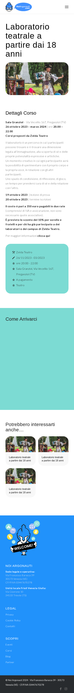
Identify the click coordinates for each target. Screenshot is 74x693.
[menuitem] (66, 7)
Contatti (10, 626)
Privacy (10, 614)
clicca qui (43, 235)
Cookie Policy (13, 620)
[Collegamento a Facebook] (60, 688)
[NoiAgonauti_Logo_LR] (31, 7)
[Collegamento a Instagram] (65, 688)
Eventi (9, 644)
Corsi (9, 650)
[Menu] (66, 7)
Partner (10, 662)
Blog (8, 656)
